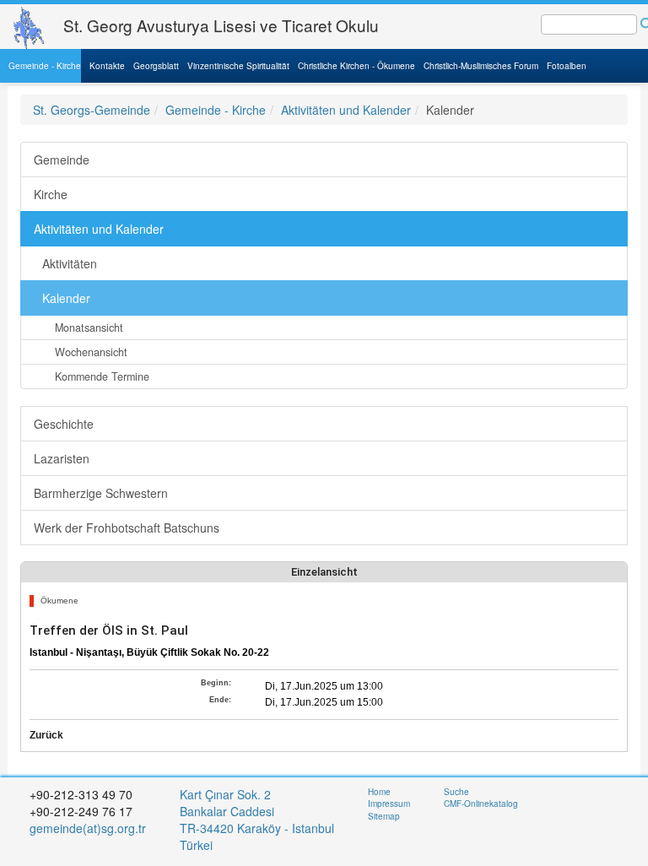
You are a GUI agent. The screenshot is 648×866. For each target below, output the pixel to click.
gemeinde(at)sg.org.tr (88, 828)
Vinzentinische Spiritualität (238, 66)
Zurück (46, 735)
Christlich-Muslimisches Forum (481, 66)
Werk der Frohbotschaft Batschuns (126, 527)
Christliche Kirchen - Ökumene (356, 66)
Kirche (51, 194)
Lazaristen (61, 458)
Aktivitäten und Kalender (346, 109)
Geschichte (64, 423)
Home (379, 792)
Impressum (389, 803)
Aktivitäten (69, 263)
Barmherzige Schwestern (101, 492)
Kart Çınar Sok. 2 (225, 794)
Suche (456, 792)
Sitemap (384, 816)
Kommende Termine (102, 376)
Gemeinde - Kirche (44, 66)
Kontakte (107, 66)
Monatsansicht (89, 327)
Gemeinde (61, 159)
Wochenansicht (91, 352)
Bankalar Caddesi (227, 811)
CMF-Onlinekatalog (481, 803)
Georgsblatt (156, 66)
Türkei (198, 844)
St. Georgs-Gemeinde (91, 109)
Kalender (66, 298)
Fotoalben (566, 66)
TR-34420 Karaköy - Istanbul (257, 828)
